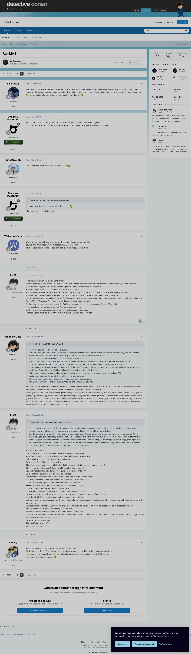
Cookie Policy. (163, 636)
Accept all (122, 644)
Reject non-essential (144, 644)
